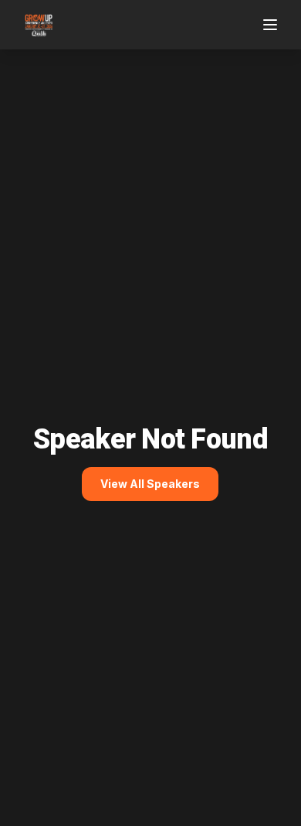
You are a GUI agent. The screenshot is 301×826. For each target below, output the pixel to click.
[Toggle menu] (272, 25)
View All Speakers (150, 483)
